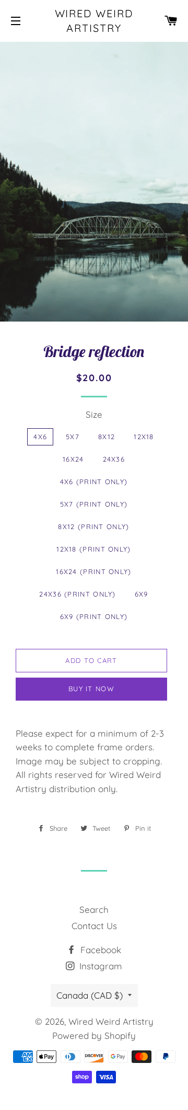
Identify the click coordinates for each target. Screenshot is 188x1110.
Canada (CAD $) (89, 995)
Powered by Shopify (94, 1035)
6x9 (141, 594)
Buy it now (91, 688)
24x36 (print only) (77, 594)
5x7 (72, 436)
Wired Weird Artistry (94, 21)
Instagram (99, 965)
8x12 (106, 436)
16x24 (73, 459)
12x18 (144, 436)
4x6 (40, 436)
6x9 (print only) (94, 616)
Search (94, 909)
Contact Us (94, 925)
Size (94, 414)
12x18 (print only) (93, 549)
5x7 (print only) (94, 504)
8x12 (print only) (93, 526)
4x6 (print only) (94, 481)
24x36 (114, 459)
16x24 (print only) (93, 571)
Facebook (99, 949)
